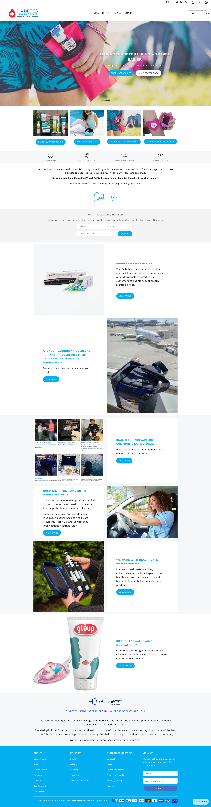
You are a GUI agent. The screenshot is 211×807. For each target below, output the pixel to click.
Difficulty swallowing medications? (134, 642)
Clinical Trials (40, 769)
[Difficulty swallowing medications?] (68, 654)
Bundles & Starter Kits (134, 263)
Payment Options (115, 769)
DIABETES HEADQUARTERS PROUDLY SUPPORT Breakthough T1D (105, 711)
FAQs (109, 764)
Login (197, 2)
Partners (37, 775)
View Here (51, 379)
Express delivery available (124, 160)
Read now (124, 461)
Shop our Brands (115, 775)
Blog (35, 764)
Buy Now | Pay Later (160, 160)
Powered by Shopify (96, 800)
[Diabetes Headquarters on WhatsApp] (181, 2)
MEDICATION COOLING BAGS (124, 142)
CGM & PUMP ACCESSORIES (160, 141)
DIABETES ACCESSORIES (50, 142)
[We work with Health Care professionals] (68, 576)
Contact (111, 759)
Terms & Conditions (80, 780)
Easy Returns (51, 160)
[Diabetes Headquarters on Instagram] (176, 2)
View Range (125, 296)
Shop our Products (76, 76)
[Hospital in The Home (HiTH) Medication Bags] (142, 512)
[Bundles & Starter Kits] (68, 279)
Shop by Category (116, 780)
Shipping (74, 775)
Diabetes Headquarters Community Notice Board (135, 441)
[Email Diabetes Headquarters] (167, 2)
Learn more (125, 666)
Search (73, 759)
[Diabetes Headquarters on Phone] (186, 2)
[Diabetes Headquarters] (23, 13)
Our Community (41, 786)
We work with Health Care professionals (137, 561)
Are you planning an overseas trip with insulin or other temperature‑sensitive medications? (66, 356)
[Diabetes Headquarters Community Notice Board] (68, 450)
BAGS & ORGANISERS (87, 142)
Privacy (73, 764)
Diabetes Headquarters (53, 800)
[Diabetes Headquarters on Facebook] (172, 2)
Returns (74, 769)
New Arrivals (39, 759)
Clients (37, 780)
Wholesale (38, 791)
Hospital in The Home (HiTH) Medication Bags (64, 492)
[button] (107, 13)
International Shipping (87, 160)
